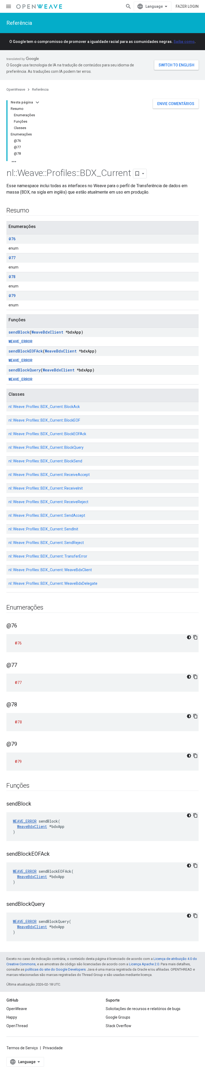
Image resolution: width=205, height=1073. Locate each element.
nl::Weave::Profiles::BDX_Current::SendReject (46, 542)
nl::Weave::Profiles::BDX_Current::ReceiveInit (46, 488)
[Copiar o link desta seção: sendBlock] (36, 804)
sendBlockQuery (25, 370)
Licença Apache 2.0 (144, 964)
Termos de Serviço (22, 1048)
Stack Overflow (118, 1026)
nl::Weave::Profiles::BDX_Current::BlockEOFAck (47, 434)
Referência (19, 23)
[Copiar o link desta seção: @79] (22, 744)
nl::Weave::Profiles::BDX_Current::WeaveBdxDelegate (53, 583)
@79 (12, 295)
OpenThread (17, 1026)
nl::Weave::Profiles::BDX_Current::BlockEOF (44, 420)
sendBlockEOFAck (26, 351)
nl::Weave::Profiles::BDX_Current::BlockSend (45, 461)
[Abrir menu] (8, 6)
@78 (12, 276)
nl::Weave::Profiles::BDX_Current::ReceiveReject (48, 502)
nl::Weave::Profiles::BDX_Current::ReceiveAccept (49, 475)
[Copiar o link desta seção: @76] (22, 626)
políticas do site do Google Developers (55, 969)
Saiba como (184, 41)
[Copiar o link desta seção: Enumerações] (48, 608)
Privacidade (53, 1048)
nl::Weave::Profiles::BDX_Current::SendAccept (47, 515)
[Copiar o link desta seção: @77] (22, 665)
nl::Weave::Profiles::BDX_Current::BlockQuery (46, 447)
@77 (12, 257)
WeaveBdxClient (47, 332)
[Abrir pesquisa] (128, 6)
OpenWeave (15, 89)
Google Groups (118, 1017)
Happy (11, 1017)
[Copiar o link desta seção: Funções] (34, 786)
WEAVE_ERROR (20, 341)
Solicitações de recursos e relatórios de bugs (143, 1009)
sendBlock (19, 332)
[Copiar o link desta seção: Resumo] (34, 211)
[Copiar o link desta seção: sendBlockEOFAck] (55, 854)
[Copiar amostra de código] (195, 637)
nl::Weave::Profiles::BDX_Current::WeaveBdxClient (50, 570)
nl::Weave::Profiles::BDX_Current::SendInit (43, 529)
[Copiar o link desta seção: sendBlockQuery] (50, 904)
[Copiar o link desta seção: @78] (22, 705)
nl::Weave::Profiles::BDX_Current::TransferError (48, 556)
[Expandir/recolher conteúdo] (37, 102)
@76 (12, 238)
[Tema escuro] (189, 637)
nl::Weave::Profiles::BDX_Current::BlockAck (44, 407)
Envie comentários (175, 104)
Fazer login (187, 6)
